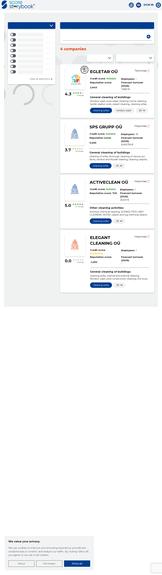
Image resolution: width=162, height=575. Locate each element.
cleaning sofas (101, 110)
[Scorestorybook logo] (18, 4)
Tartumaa (141, 70)
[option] (31, 35)
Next (148, 36)
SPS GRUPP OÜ (106, 126)
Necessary (49, 563)
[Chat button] (131, 5)
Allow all (77, 563)
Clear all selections (40, 79)
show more (140, 110)
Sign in (148, 4)
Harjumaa (140, 125)
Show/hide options (51, 25)
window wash (123, 110)
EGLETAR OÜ (104, 71)
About (21, 563)
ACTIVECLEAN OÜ (109, 182)
